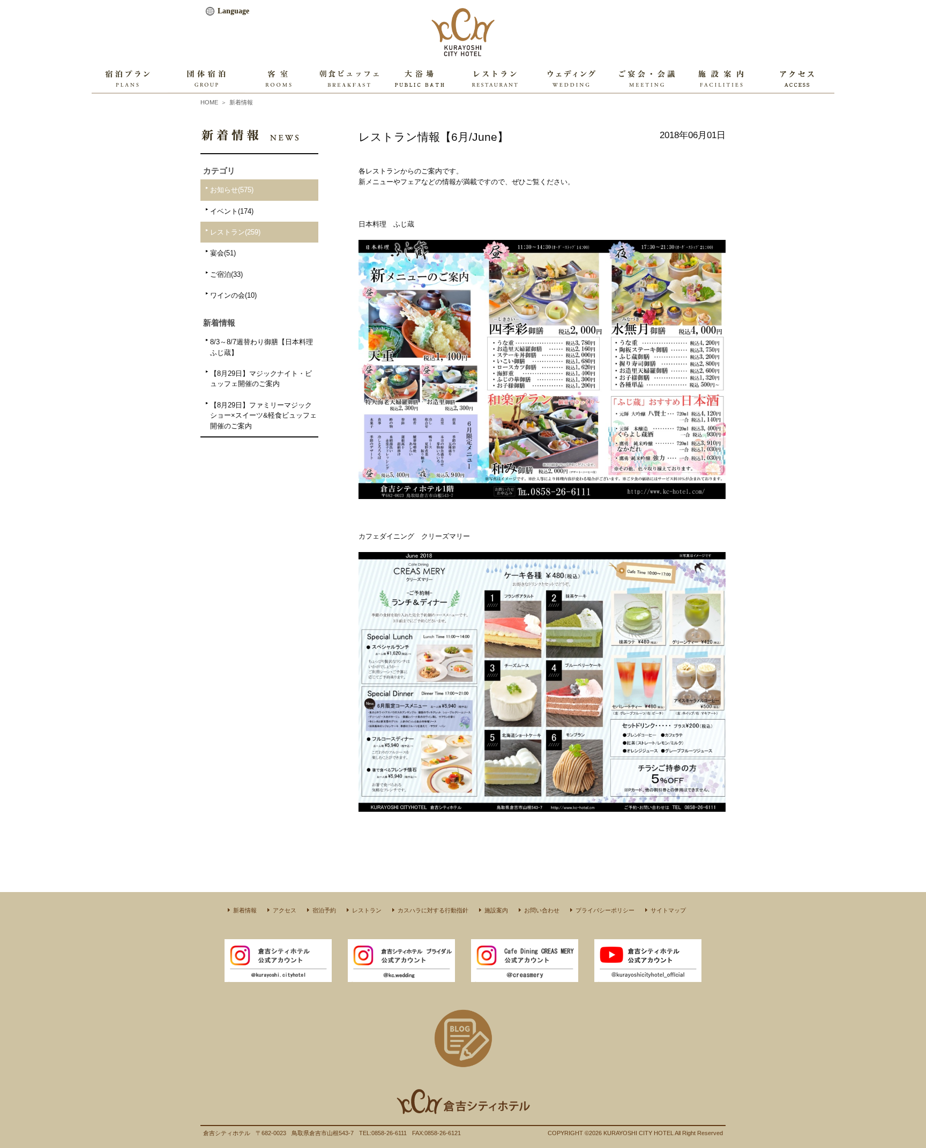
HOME (209, 102)
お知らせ (231, 190)
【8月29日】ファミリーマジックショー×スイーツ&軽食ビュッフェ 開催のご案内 (263, 415)
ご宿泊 (226, 274)
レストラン (235, 232)
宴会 (223, 253)
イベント (231, 211)
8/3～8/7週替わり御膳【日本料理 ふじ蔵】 (261, 347)
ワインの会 (233, 295)
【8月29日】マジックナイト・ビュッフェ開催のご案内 (261, 378)
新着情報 (241, 102)
